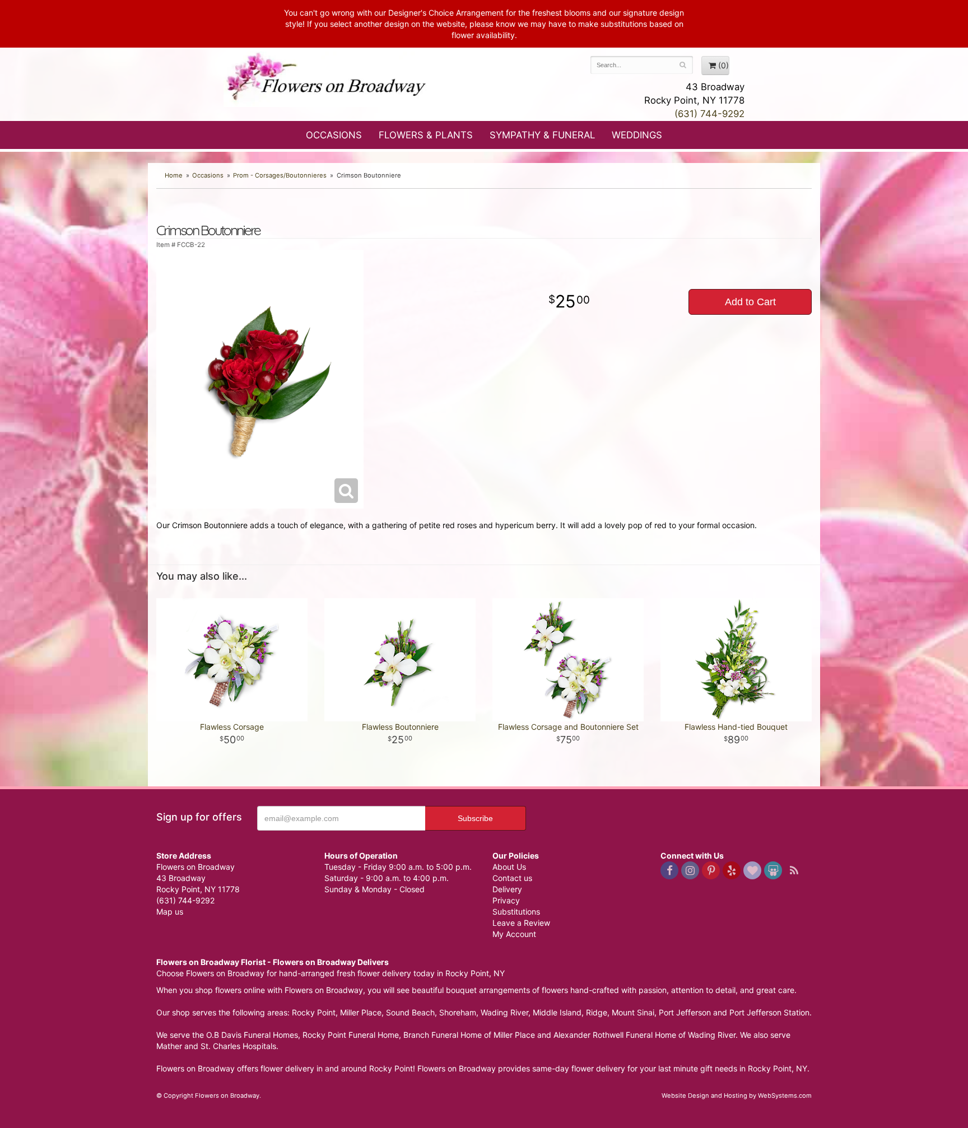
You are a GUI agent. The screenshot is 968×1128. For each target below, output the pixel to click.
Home (174, 175)
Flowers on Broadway (327, 79)
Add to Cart (750, 301)
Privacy (506, 900)
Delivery (507, 889)
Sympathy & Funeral (542, 135)
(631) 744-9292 (709, 113)
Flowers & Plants (426, 135)
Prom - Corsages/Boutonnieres (280, 175)
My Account (514, 934)
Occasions (334, 135)
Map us (169, 911)
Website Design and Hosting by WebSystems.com (737, 1095)
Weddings (637, 135)
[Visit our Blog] (794, 870)
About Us (509, 866)
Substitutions (516, 911)
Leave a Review (521, 922)
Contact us (512, 878)
